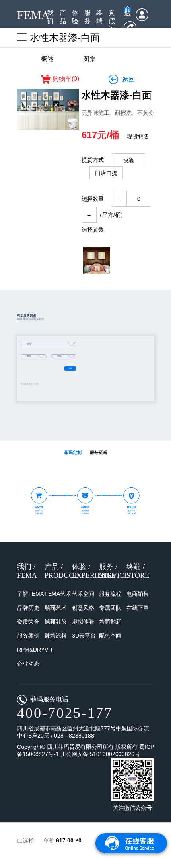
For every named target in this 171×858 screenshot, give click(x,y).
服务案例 (28, 635)
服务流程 (110, 594)
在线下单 (137, 608)
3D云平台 (84, 635)
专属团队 (110, 608)
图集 (89, 58)
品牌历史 (28, 608)
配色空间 (110, 635)
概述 (47, 58)
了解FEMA (30, 594)
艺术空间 (83, 594)
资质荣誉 (28, 621)
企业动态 (28, 663)
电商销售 (137, 594)
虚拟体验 (83, 621)
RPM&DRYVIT (35, 649)
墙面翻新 (110, 621)
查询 (70, 368)
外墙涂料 (56, 635)
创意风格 (83, 608)
